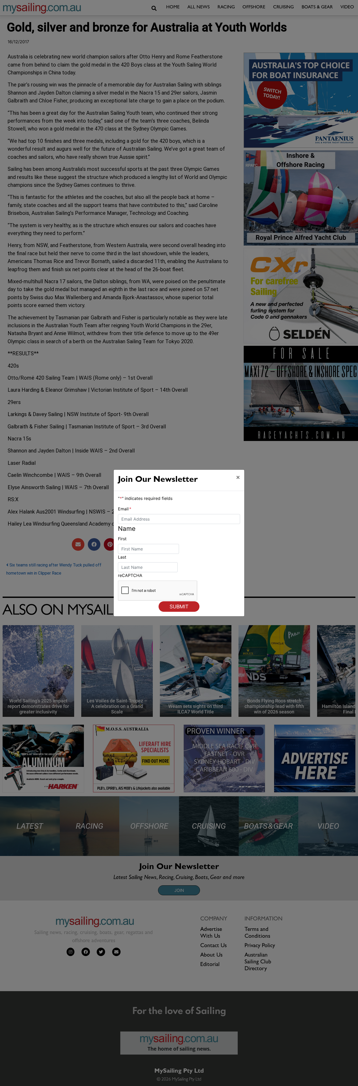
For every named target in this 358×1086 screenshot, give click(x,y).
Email (124, 508)
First (122, 538)
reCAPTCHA (130, 575)
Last (122, 557)
